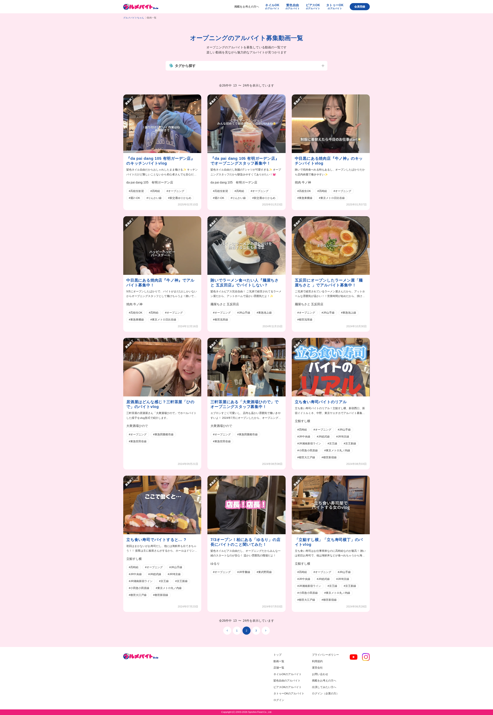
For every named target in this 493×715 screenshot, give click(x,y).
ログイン (278, 700)
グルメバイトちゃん (133, 17)
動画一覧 (278, 661)
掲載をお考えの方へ (246, 6)
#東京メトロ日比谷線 (332, 197)
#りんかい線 (154, 197)
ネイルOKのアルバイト (287, 674)
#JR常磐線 (243, 572)
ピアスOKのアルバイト (287, 687)
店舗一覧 (278, 667)
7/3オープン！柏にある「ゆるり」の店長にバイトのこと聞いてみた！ (245, 542)
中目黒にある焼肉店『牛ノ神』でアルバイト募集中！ (160, 282)
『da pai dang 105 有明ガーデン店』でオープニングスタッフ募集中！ (244, 160)
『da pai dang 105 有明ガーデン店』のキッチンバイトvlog (160, 160)
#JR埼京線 (342, 436)
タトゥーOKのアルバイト (288, 693)
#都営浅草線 (220, 319)
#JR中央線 (303, 436)
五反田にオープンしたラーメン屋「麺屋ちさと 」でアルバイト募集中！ (329, 282)
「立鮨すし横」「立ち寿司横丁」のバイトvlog (329, 542)
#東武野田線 (264, 572)
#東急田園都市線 (163, 434)
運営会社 (317, 667)
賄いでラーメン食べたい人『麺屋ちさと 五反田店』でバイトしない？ (244, 282)
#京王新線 (350, 443)
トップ (277, 654)
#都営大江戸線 (306, 457)
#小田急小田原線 (307, 450)
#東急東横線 (304, 197)
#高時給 (155, 191)
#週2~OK (134, 197)
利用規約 (317, 661)
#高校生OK (304, 191)
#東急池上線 (264, 312)
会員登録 (359, 6)
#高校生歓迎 (136, 191)
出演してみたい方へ (324, 687)
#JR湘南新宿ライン (309, 443)
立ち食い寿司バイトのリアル (321, 402)
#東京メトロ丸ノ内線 (337, 450)
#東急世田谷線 (138, 441)
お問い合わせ (320, 674)
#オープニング (175, 191)
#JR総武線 (323, 436)
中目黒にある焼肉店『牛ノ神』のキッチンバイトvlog (329, 160)
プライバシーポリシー (325, 654)
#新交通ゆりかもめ (179, 197)
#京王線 (332, 443)
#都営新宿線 (329, 457)
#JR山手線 (243, 312)
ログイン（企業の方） (325, 693)
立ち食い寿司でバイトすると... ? (156, 540)
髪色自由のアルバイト (286, 680)
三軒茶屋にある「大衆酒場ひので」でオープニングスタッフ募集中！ (244, 404)
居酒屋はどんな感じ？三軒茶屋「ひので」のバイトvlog (160, 404)
